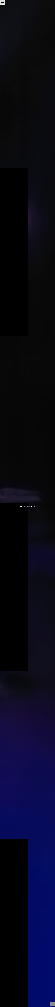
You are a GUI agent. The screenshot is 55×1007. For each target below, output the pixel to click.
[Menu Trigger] (2, 2)
